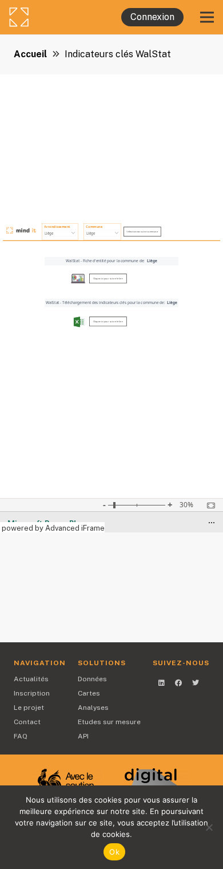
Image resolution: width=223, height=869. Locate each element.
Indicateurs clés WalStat (118, 54)
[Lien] (48, 17)
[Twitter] (195, 683)
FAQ (20, 736)
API (83, 736)
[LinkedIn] (161, 683)
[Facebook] (178, 683)
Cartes (89, 693)
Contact (27, 722)
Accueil (30, 54)
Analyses (93, 708)
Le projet (29, 708)
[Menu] (207, 17)
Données (92, 679)
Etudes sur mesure (109, 722)
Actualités (31, 679)
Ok (114, 851)
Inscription (32, 693)
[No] (208, 827)
